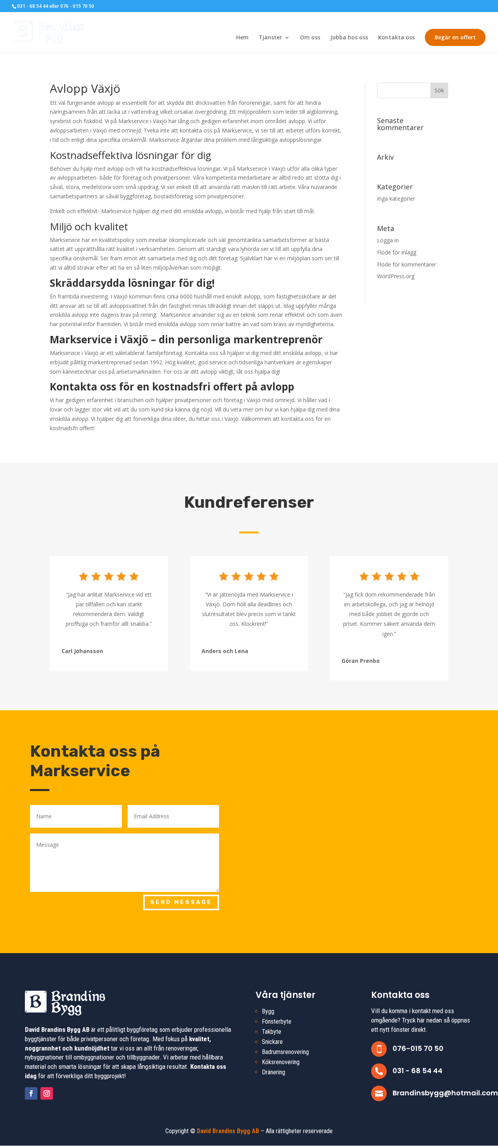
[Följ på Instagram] (46, 1093)
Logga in (388, 240)
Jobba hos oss (349, 38)
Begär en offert (455, 37)
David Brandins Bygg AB (228, 1131)
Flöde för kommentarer (406, 264)
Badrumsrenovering (285, 1052)
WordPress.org (395, 276)
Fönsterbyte (276, 1021)
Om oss (310, 38)
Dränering (273, 1072)
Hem (242, 38)
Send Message (181, 902)
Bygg (268, 1011)
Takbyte (271, 1031)
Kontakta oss (396, 38)
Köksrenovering (281, 1062)
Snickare (272, 1041)
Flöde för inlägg (396, 252)
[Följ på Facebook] (31, 1093)
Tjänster (270, 38)
